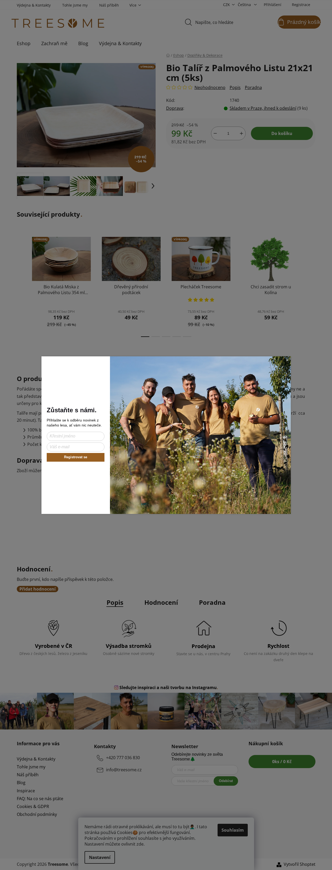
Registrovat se (75, 457)
